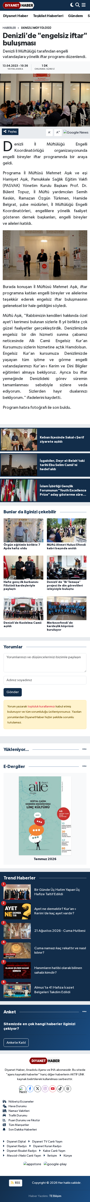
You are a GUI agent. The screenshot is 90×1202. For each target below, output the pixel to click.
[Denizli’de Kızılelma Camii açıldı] (23, 608)
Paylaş (12, 131)
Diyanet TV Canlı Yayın (47, 1141)
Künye (68, 1155)
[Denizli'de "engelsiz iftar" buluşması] (45, 100)
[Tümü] (84, 749)
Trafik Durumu (18, 1115)
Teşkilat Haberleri (48, 16)
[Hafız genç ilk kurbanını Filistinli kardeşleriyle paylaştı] (23, 567)
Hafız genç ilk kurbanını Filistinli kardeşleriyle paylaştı (21, 586)
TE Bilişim (55, 1196)
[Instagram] (45, 1088)
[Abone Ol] (75, 132)
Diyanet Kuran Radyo (47, 1146)
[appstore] (33, 1165)
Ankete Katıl (16, 1042)
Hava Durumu (18, 1106)
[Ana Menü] (84, 5)
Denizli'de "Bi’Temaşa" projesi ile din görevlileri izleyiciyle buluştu (65, 586)
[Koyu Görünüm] (72, 5)
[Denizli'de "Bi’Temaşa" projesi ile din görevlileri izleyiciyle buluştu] (67, 567)
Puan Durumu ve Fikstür (24, 1120)
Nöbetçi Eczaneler (21, 1101)
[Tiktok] (60, 1088)
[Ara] (77, 5)
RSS (17, 1182)
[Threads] (67, 1088)
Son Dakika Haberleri (23, 1129)
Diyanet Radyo (17, 1146)
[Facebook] (30, 1088)
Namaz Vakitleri (19, 1110)
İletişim (52, 1155)
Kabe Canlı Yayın (54, 1150)
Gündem (75, 16)
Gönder (12, 692)
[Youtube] (52, 1088)
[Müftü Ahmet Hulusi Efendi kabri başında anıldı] (67, 530)
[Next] (22, 1088)
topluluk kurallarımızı (42, 706)
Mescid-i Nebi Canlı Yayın (24, 1155)
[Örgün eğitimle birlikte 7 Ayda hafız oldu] (23, 530)
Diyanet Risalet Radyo (22, 1150)
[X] (37, 1088)
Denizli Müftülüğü (36, 27)
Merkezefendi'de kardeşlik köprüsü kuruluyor (60, 626)
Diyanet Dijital (16, 1141)
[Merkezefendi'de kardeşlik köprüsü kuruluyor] (67, 608)
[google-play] (55, 1165)
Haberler (9, 27)
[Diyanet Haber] (18, 5)
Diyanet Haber (15, 16)
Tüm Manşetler (19, 1125)
